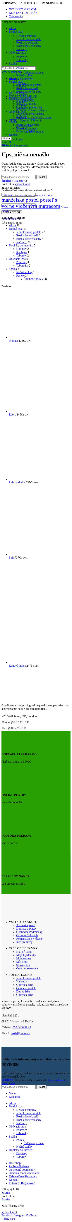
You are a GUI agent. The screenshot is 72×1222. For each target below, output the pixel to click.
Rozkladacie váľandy (28, 91)
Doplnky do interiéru (21, 98)
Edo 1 (13, 414)
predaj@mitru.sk (20, 1033)
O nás (19, 139)
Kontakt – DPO (25, 131)
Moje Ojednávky (26, 955)
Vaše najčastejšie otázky (30, 113)
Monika (14, 340)
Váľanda (64, 207)
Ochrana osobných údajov (31, 110)
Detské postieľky (26, 35)
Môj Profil (22, 961)
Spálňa (13, 268)
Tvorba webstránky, (57, 1080)
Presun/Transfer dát (27, 124)
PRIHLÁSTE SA (11, 212)
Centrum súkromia (27, 968)
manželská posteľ (20, 200)
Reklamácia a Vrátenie (29, 938)
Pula (12, 557)
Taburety (21, 86)
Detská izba (16, 81)
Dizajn (4, 1083)
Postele (20, 67)
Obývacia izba (17, 258)
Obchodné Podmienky (29, 932)
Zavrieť (5, 180)
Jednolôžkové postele (28, 84)
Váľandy (21, 49)
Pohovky (21, 56)
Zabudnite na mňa (26, 128)
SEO (12, 1083)
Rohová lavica (17, 665)
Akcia (12, 225)
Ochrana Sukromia (27, 935)
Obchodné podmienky (29, 107)
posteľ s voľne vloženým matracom (30, 203)
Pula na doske (17, 482)
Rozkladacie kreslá (27, 88)
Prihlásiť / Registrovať (22, 1183)
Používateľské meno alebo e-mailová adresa (26, 190)
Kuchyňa (21, 252)
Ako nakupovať (25, 100)
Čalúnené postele (34, 72)
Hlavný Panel (24, 951)
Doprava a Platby (26, 928)
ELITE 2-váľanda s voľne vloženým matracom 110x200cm (26, 195)
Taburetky (22, 60)
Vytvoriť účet (22, 184)
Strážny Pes (23, 965)
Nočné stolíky (24, 75)
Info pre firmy (24, 942)
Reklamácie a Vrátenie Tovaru (34, 117)
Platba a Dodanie (26, 103)
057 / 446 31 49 (22, 1027)
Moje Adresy (23, 958)
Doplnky (21, 83)
